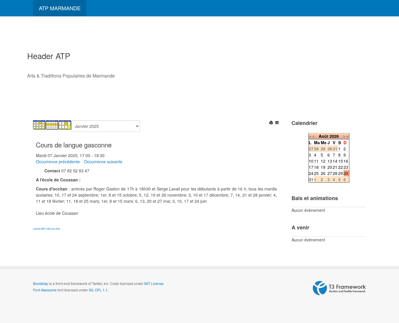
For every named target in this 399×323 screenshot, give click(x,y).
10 (311, 161)
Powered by (339, 288)
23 (346, 167)
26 (323, 173)
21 (335, 167)
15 (340, 161)
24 (311, 173)
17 (311, 167)
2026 (334, 136)
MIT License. (154, 283)
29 (340, 173)
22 (340, 167)
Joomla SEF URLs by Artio (46, 228)
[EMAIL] (277, 123)
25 (316, 173)
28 (335, 173)
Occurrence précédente (58, 161)
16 (346, 161)
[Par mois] (39, 124)
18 (316, 167)
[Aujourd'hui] (65, 124)
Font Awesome (45, 289)
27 (329, 173)
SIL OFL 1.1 (98, 289)
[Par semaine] (52, 124)
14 (335, 161)
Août (323, 136)
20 (329, 167)
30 (346, 173)
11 (316, 161)
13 (329, 161)
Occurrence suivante (103, 161)
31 (311, 179)
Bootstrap (40, 283)
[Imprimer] (271, 123)
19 (323, 167)
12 (323, 161)
